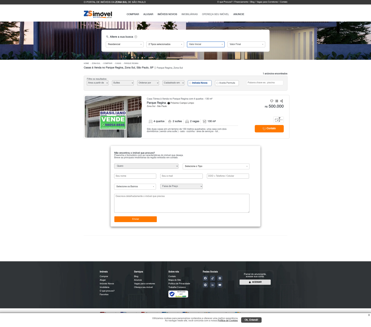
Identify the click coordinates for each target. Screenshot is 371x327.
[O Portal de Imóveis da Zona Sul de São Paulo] (98, 17)
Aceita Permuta (227, 83)
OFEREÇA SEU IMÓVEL (215, 14)
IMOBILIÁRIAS (189, 14)
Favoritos (104, 294)
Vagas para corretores (144, 284)
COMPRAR (133, 14)
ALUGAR (148, 14)
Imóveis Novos (199, 83)
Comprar (104, 276)
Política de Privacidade (179, 284)
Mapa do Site (174, 280)
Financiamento (241, 2)
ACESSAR (257, 282)
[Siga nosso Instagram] (219, 278)
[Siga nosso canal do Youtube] (219, 284)
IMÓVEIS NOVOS (167, 14)
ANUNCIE (238, 14)
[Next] (138, 116)
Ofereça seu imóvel (143, 287)
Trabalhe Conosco (177, 287)
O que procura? (107, 291)
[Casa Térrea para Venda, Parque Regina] (113, 117)
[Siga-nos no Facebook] (205, 278)
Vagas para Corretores (267, 2)
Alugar (103, 280)
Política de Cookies (228, 321)
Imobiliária (104, 287)
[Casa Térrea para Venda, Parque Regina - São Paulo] (186, 116)
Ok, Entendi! (251, 320)
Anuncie (138, 280)
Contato (283, 2)
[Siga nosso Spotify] (205, 284)
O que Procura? (224, 2)
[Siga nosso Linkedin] (212, 284)
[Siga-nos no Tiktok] (212, 278)
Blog (252, 2)
